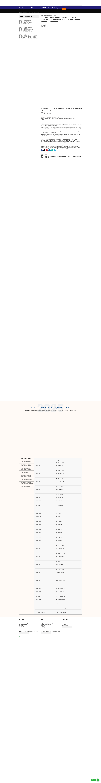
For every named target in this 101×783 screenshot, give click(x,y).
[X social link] (44, 150)
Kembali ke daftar (44, 154)
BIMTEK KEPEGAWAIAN (50, 24)
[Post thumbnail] (50, 677)
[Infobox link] (50, 4)
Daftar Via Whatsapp (24, 633)
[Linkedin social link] (49, 150)
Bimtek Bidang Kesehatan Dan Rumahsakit (31, 12)
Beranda (20, 12)
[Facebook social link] (42, 150)
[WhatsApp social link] (52, 150)
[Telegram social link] (55, 150)
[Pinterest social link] (47, 150)
